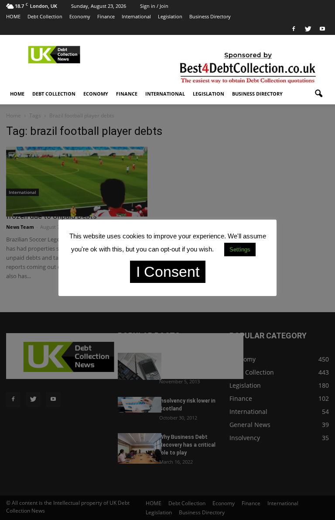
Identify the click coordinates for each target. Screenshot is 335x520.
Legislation (170, 16)
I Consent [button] (167, 271)
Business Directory (210, 16)
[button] (318, 93)
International (136, 16)
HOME (13, 16)
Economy (79, 16)
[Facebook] (293, 29)
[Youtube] (322, 29)
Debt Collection (44, 16)
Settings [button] (239, 249)
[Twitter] (307, 29)
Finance (106, 16)
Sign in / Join (154, 6)
